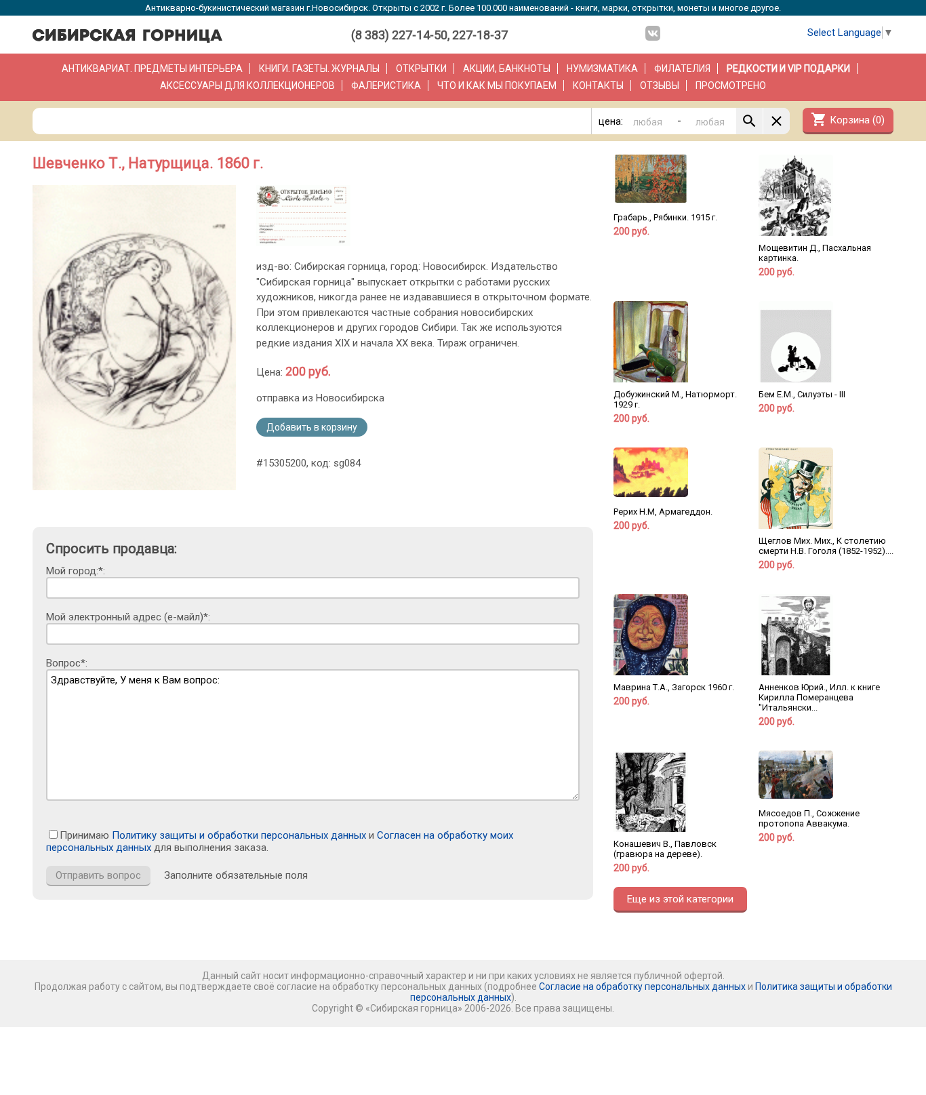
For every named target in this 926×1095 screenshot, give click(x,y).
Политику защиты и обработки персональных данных (239, 835)
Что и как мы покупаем (497, 85)
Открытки (421, 68)
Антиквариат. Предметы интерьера (152, 68)
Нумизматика (602, 68)
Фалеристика (386, 85)
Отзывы (659, 85)
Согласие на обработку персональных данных (642, 986)
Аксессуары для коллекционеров (247, 85)
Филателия (682, 68)
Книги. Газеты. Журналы (319, 68)
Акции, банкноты (506, 68)
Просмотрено (731, 85)
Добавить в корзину (311, 427)
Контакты (598, 85)
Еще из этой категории (680, 899)
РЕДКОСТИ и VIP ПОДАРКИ (788, 68)
